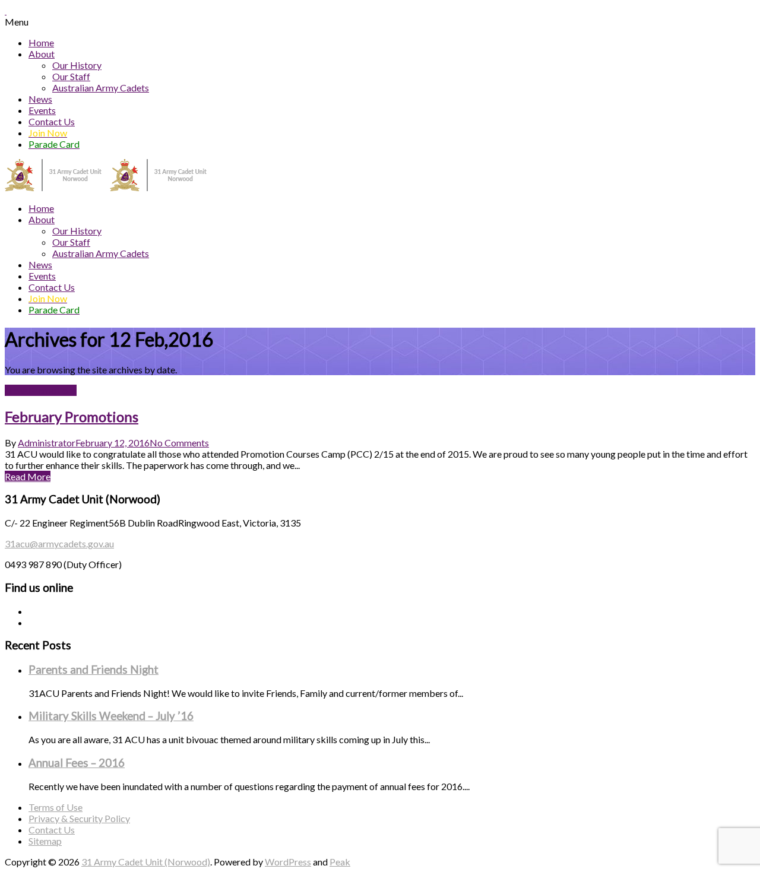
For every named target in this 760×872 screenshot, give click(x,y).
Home (41, 42)
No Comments (179, 442)
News (40, 98)
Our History (77, 65)
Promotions (52, 390)
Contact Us (51, 121)
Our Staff (71, 76)
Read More (27, 476)
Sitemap (45, 840)
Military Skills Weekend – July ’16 (111, 715)
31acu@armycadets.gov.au (59, 543)
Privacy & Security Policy (79, 818)
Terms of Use (55, 807)
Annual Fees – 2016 (76, 762)
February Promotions (71, 416)
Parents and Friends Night (93, 669)
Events (42, 110)
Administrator (46, 442)
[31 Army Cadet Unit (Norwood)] (110, 187)
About (41, 53)
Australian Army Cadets (100, 87)
